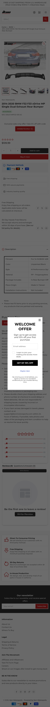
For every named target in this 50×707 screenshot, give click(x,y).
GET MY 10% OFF (25, 363)
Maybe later (25, 371)
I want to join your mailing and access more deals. (26, 355)
